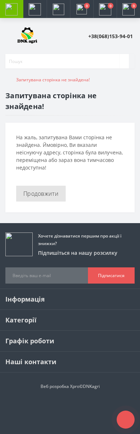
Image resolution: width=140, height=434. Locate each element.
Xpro (74, 386)
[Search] (124, 61)
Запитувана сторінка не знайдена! (53, 80)
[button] (58, 9)
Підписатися (111, 275)
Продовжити (41, 194)
